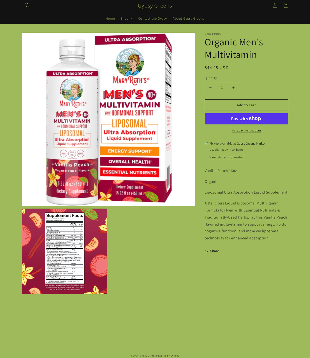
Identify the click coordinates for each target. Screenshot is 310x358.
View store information (227, 157)
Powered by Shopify (167, 355)
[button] (27, 5)
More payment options (246, 130)
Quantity (211, 78)
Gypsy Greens (147, 355)
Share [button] (214, 250)
